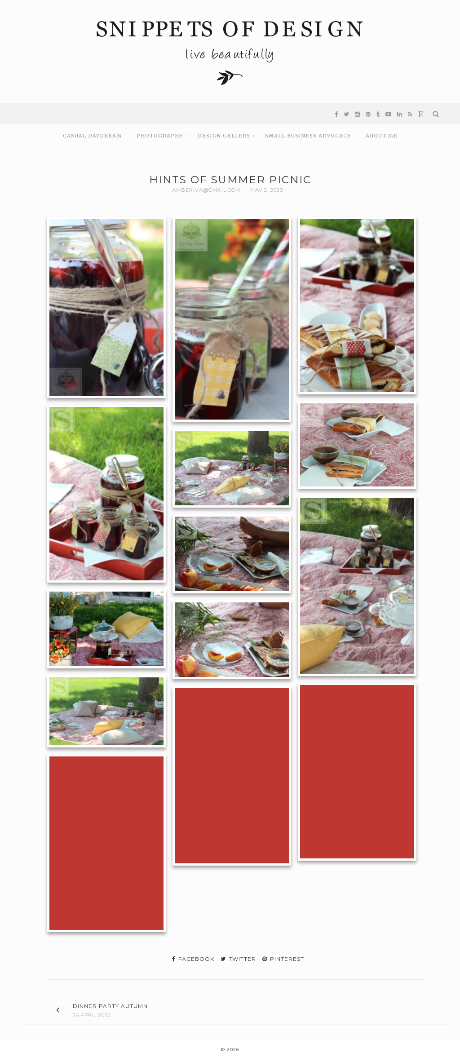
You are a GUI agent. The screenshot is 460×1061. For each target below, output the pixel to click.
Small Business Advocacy (308, 136)
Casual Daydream (92, 136)
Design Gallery (224, 136)
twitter (241, 958)
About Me (382, 136)
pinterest (286, 958)
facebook (195, 958)
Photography (160, 136)
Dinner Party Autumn (110, 1006)
